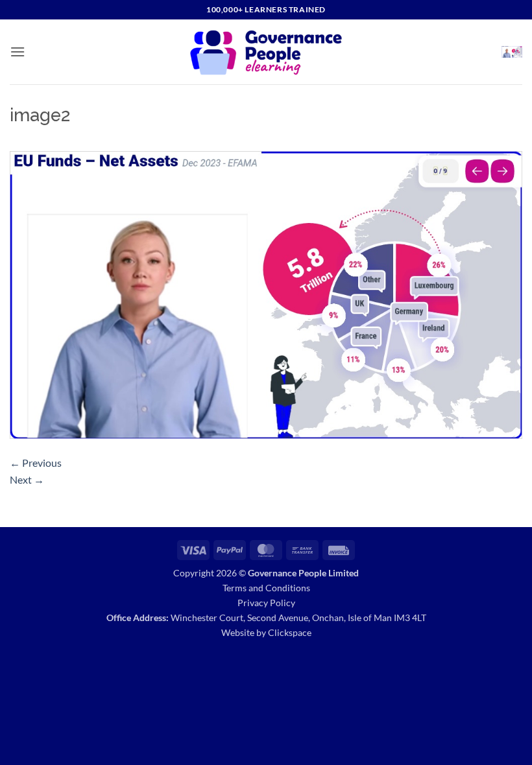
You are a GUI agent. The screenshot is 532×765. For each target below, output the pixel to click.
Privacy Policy (266, 602)
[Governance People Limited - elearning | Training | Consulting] (266, 52)
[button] (17, 51)
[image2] (266, 293)
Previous (36, 462)
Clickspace (289, 632)
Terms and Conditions (266, 587)
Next (27, 479)
